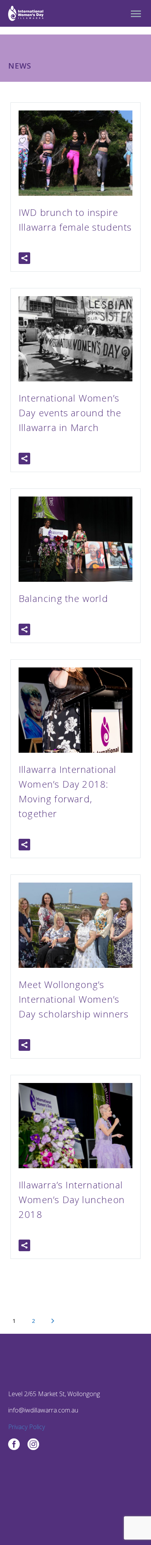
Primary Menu (136, 14)
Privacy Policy (26, 1427)
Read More (62, 258)
